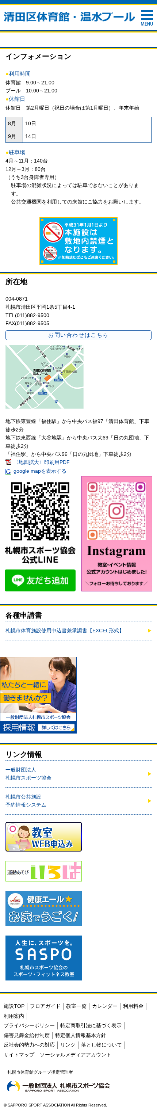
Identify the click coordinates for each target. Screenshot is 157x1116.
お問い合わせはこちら (78, 335)
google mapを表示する (40, 471)
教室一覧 (76, 1006)
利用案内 (14, 1016)
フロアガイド (45, 1006)
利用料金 (133, 1006)
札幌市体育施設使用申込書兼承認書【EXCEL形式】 (64, 630)
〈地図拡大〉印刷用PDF (42, 462)
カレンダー (105, 1006)
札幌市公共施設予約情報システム (25, 801)
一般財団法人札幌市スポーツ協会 (28, 774)
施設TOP (14, 1006)
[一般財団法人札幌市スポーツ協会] (58, 1086)
